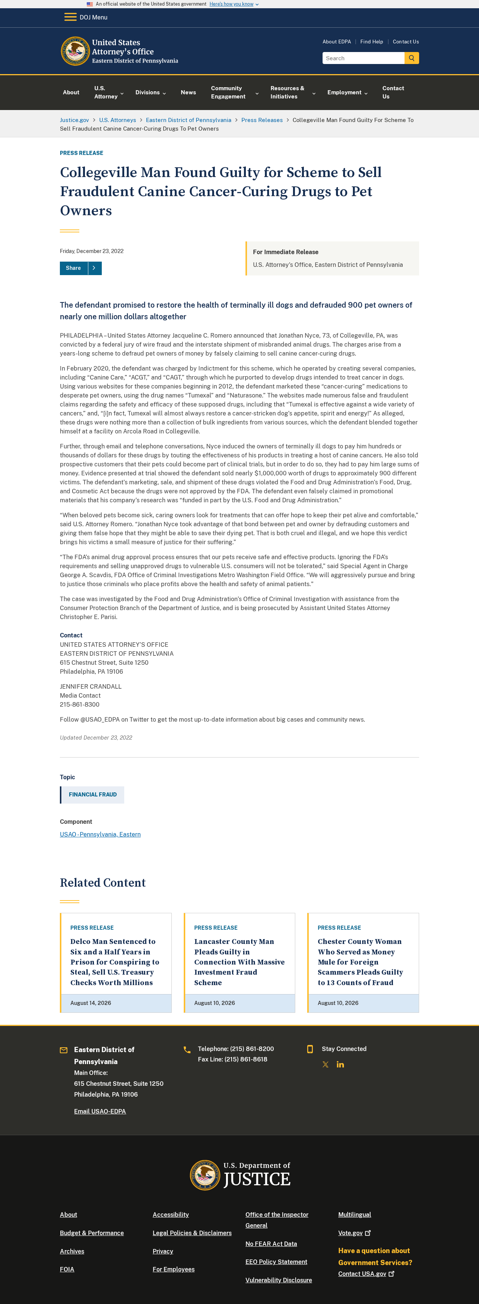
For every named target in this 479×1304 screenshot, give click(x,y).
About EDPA (337, 42)
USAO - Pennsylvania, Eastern (100, 834)
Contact (362, 1273)
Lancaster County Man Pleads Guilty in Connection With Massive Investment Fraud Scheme (239, 962)
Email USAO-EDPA (100, 1111)
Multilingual (354, 1214)
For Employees (174, 1269)
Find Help (372, 42)
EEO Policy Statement (276, 1261)
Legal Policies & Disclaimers (192, 1233)
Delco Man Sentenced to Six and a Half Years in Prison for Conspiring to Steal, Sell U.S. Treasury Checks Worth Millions (114, 962)
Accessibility (171, 1214)
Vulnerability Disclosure (278, 1280)
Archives (72, 1251)
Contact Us (406, 42)
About (68, 1214)
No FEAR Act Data (271, 1243)
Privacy (163, 1251)
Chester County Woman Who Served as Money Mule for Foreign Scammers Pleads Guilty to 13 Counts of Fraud (360, 962)
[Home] (120, 65)
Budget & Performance (92, 1233)
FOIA (67, 1269)
